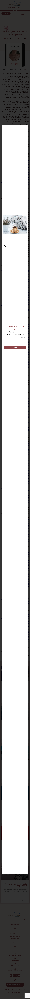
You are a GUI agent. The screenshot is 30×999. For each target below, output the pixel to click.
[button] (5, 246)
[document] (15, 499)
